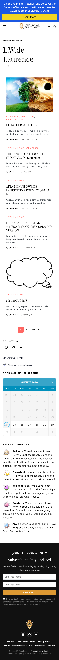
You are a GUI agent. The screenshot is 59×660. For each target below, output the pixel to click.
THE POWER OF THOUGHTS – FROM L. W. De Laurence (27, 155)
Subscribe (28, 592)
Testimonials (40, 645)
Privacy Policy (43, 642)
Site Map (51, 645)
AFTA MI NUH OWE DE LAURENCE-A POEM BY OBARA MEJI (27, 190)
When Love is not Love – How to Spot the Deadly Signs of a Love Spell (27, 455)
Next (34, 329)
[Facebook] (13, 347)
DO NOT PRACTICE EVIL (23, 125)
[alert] (29, 365)
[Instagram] (6, 347)
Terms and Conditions (26, 642)
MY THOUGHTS (16, 300)
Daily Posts (27, 117)
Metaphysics (13, 117)
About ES (10, 642)
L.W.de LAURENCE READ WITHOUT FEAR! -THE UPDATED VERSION (29, 226)
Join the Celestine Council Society (18, 645)
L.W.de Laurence (15, 119)
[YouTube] (21, 347)
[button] (4, 26)
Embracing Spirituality (40, 651)
